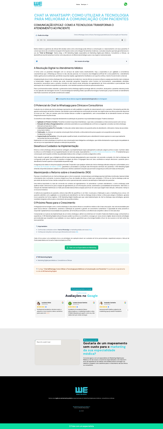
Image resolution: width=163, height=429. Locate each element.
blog (90, 230)
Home (78, 4)
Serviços (83, 4)
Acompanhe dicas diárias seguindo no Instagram (82, 99)
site (77, 232)
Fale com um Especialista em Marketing (82, 248)
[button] (81, 289)
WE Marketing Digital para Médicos (81, 407)
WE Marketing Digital (50, 271)
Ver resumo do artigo (101, 61)
